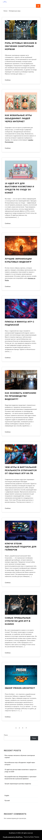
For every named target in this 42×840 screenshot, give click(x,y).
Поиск (6, 735)
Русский (7, 800)
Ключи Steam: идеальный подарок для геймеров (20, 546)
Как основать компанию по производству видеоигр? (20, 396)
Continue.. (8, 80)
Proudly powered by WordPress (13, 837)
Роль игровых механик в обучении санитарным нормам (21, 46)
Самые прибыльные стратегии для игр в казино (18, 621)
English (7, 795)
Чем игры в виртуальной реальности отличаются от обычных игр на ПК (21, 470)
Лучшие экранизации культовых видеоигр (18, 783)
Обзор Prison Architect (20, 688)
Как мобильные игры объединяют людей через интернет (18, 118)
